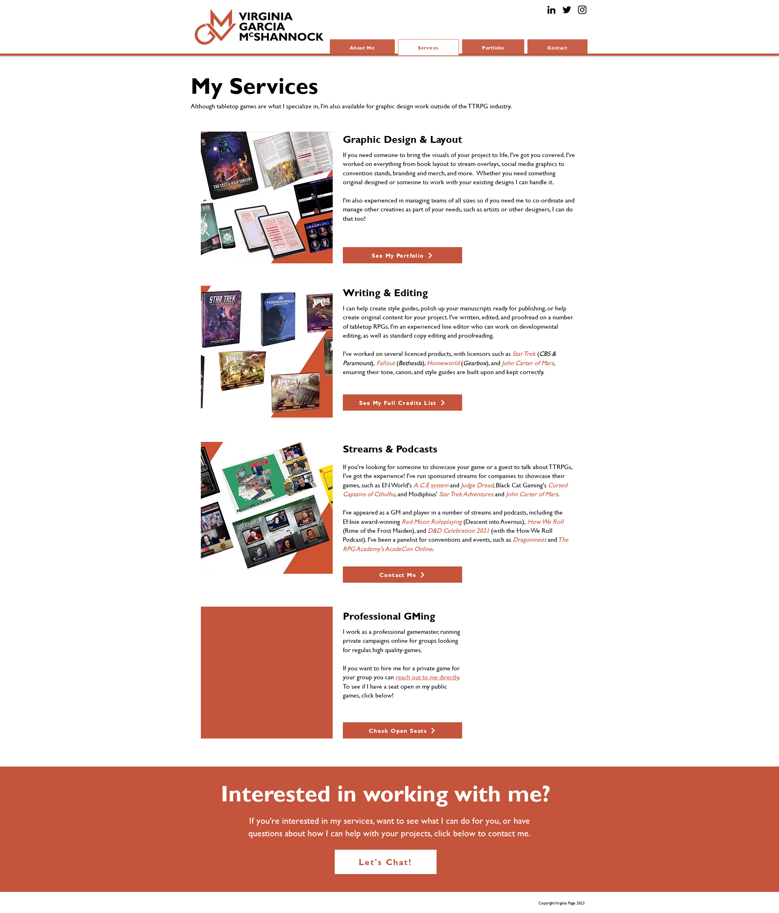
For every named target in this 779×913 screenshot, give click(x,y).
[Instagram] (582, 9)
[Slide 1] (257, 253)
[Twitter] (566, 9)
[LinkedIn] (551, 9)
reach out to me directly (427, 676)
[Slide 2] (267, 253)
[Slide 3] (276, 253)
